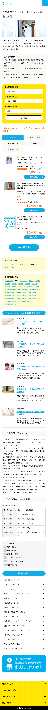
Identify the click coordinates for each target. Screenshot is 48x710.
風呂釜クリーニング (11, 603)
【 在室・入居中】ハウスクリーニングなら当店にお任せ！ (31, 158)
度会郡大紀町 (21, 298)
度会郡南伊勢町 (34, 298)
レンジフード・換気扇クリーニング (17, 594)
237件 (38, 169)
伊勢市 (31, 281)
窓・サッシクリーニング (13, 635)
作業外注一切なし (13, 554)
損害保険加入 (12, 547)
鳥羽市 (7, 286)
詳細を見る (34, 177)
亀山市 (34, 284)
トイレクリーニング (11, 616)
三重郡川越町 (21, 292)
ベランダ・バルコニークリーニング (17, 630)
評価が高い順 (13, 149)
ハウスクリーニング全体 (14, 264)
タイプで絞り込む (11, 97)
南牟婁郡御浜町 (24, 301)
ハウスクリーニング (11, 580)
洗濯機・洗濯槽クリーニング (14, 612)
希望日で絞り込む (11, 106)
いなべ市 (22, 286)
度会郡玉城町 (33, 295)
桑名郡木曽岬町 (10, 289)
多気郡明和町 (10, 295)
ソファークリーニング (12, 639)
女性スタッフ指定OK (14, 558)
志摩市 (29, 286)
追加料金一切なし (13, 550)
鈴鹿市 (14, 284)
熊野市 (14, 286)
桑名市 (7, 284)
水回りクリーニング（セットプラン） (18, 621)
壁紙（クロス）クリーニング (14, 626)
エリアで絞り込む (11, 87)
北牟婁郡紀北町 (10, 301)
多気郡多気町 (33, 292)
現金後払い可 (12, 565)
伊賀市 (36, 286)
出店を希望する (24, 247)
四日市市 (23, 281)
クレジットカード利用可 (16, 561)
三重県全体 (9, 281)
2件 (37, 202)
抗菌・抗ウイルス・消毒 (13, 648)
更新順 (35, 143)
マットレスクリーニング (13, 644)
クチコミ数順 (35, 138)
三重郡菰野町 (35, 289)
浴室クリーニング (10, 598)
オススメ (13, 138)
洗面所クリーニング (11, 607)
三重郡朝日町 (10, 292)
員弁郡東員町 (23, 289)
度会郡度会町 (10, 298)
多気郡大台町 (21, 295)
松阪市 (38, 281)
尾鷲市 (27, 284)
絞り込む (24, 118)
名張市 (21, 284)
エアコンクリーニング (12, 584)
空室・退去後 (10, 267)
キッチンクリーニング (12, 589)
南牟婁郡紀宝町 (10, 304)
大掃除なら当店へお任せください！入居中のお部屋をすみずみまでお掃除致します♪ (31, 185)
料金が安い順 (13, 143)
